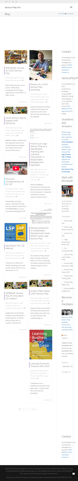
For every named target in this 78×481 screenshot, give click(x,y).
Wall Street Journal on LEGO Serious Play (15, 70)
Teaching (33, 180)
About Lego (68, 221)
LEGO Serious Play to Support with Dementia (16, 121)
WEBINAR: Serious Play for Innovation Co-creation (14, 296)
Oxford (32, 378)
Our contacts (69, 13)
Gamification (34, 174)
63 (33, 409)
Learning (42, 174)
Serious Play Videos (36, 301)
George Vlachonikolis (37, 376)
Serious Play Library (40, 373)
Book (7, 258)
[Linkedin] (12, 1)
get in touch (47, 473)
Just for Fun (68, 233)
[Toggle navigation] (71, 7)
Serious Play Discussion (13, 80)
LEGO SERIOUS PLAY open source (67, 108)
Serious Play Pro (13, 7)
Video (44, 303)
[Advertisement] (39, 31)
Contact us (65, 72)
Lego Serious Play (15, 258)
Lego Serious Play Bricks (66, 242)
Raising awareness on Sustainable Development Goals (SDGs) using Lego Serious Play (40, 233)
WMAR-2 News (10, 135)
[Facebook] (9, 1)
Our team (62, 13)
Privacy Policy (21, 477)
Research (42, 177)
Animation (46, 301)
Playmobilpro (10, 196)
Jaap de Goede (39, 99)
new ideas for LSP (18, 194)
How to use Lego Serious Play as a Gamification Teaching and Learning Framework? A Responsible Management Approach (38, 154)
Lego (46, 376)
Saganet (41, 102)
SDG (40, 248)
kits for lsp (9, 194)
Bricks (23, 191)
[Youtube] (16, 1)
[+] (16, 57)
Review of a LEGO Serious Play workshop (39, 87)
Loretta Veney (18, 133)
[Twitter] (6, 1)
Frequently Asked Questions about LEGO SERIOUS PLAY (51, 477)
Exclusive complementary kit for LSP (15, 181)
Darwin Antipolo (17, 308)
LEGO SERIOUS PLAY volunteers (67, 67)
